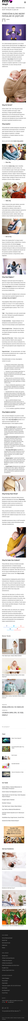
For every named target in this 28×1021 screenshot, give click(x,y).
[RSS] (20, 1011)
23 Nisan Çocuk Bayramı (7, 963)
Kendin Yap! (4, 940)
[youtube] (8, 1008)
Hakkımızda (4, 945)
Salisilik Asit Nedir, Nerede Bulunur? (10, 820)
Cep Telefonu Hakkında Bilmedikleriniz (11, 809)
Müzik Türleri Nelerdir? (16, 738)
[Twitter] (13, 626)
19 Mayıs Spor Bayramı (7, 960)
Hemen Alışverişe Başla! (7, 938)
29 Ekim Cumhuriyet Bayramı (8, 958)
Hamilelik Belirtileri (16, 763)
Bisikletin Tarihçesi (6, 803)
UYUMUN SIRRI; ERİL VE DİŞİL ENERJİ (13, 714)
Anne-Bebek (10, 59)
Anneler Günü (5, 955)
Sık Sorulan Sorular (6, 942)
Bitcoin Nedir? (5, 980)
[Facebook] (6, 626)
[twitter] (5, 1008)
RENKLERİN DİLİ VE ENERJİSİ (13, 707)
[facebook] (3, 1008)
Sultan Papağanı (5, 978)
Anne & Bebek (11, 7)
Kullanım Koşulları (17, 1017)
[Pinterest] (17, 629)
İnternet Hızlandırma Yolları (18, 772)
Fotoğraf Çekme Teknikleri (8, 799)
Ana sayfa (4, 7)
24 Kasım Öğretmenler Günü (8, 970)
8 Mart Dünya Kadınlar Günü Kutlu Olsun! (10, 965)
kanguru (19, 244)
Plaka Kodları (5, 983)
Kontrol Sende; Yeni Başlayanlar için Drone (12, 791)
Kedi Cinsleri (14, 755)
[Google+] (21, 626)
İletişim (3, 947)
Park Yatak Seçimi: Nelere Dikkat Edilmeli (12, 806)
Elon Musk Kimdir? (6, 990)
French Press (5, 992)
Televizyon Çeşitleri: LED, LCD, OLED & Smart (11, 985)
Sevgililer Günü (5, 967)
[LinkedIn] (10, 629)
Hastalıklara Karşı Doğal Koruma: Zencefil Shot (13, 817)
